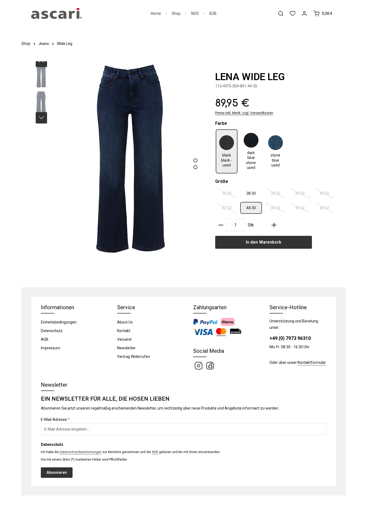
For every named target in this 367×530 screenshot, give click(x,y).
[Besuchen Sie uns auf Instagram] (199, 365)
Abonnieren (56, 472)
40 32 (327, 194)
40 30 (302, 194)
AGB (44, 339)
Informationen (57, 307)
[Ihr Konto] (304, 13)
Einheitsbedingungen (59, 322)
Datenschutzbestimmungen (81, 452)
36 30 (229, 194)
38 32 (278, 194)
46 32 (302, 209)
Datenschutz (52, 331)
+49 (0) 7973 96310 (290, 338)
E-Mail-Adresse (55, 419)
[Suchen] (280, 13)
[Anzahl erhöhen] (274, 225)
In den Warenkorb (263, 242)
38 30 (251, 193)
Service (126, 307)
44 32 (278, 209)
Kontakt (123, 331)
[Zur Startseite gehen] (56, 13)
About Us (125, 322)
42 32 (229, 209)
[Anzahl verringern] (220, 225)
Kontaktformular (312, 362)
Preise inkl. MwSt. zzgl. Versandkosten (244, 113)
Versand (124, 339)
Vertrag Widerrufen (133, 356)
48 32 (327, 209)
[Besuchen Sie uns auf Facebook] (210, 365)
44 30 (251, 208)
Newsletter (126, 348)
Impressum (50, 348)
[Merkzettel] (292, 13)
